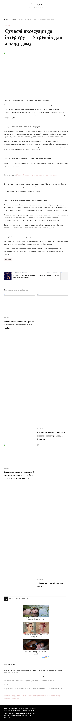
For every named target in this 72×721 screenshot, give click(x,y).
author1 (9, 49)
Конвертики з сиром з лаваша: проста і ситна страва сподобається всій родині (30, 677)
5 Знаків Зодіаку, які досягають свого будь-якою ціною (36, 175)
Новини (7, 25)
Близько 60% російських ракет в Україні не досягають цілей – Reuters (19, 325)
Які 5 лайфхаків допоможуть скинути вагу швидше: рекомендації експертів (29, 681)
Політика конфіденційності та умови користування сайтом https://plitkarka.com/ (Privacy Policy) (19, 715)
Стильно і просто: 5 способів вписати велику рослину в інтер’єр (51, 436)
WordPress (7, 713)
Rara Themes (22, 711)
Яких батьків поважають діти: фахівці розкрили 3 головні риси (25, 685)
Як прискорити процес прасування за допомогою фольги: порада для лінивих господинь (33, 689)
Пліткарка (36, 4)
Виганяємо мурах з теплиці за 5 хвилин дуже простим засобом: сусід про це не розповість (19, 475)
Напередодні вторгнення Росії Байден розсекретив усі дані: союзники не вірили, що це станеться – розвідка (33, 672)
